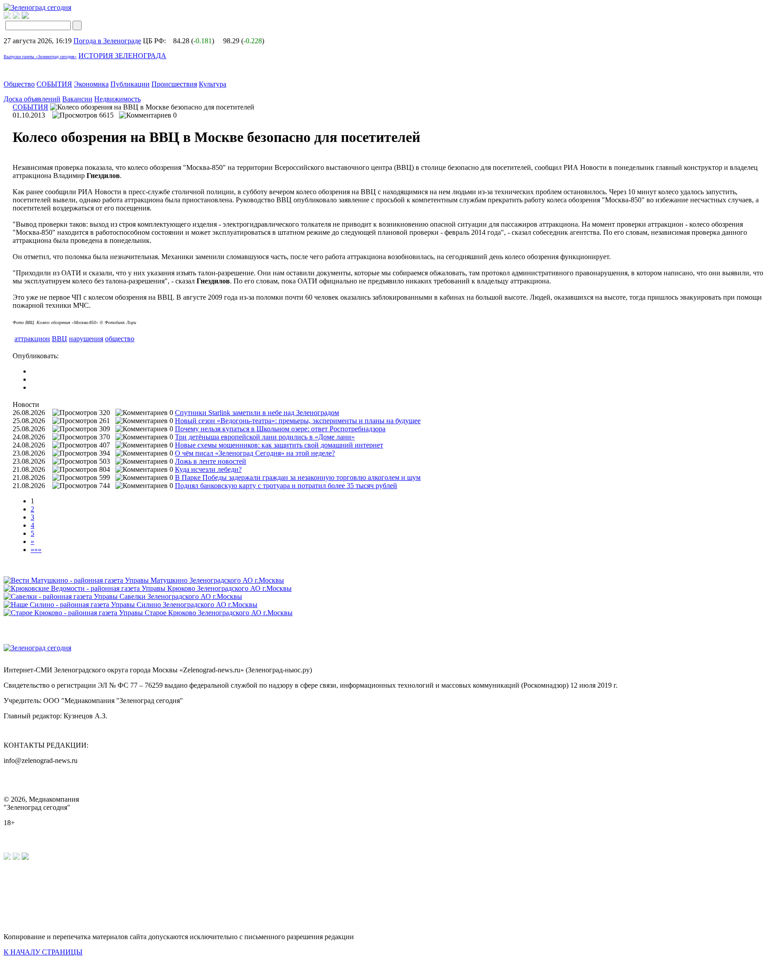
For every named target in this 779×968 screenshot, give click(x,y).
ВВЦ (59, 338)
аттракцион (32, 338)
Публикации (130, 84)
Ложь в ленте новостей (210, 461)
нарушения (86, 338)
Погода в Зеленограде (107, 41)
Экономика (91, 84)
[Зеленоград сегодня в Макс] (31, 16)
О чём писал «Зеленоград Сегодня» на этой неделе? (255, 453)
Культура (212, 84)
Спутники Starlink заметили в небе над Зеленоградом (257, 412)
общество (119, 338)
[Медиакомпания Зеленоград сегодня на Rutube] (7, 16)
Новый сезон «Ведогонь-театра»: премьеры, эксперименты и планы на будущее (298, 421)
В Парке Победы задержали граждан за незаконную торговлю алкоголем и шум (298, 477)
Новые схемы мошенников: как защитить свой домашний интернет (279, 445)
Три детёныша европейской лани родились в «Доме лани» (265, 437)
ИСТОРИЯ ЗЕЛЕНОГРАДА (122, 55)
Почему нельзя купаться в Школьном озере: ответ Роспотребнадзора (280, 429)
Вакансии (77, 99)
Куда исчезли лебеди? (208, 469)
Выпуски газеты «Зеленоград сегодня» (40, 56)
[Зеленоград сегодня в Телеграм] (16, 16)
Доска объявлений (32, 99)
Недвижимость (117, 99)
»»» (36, 549)
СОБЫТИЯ (54, 84)
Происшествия (174, 84)
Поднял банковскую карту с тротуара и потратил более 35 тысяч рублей (286, 485)
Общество (19, 84)
